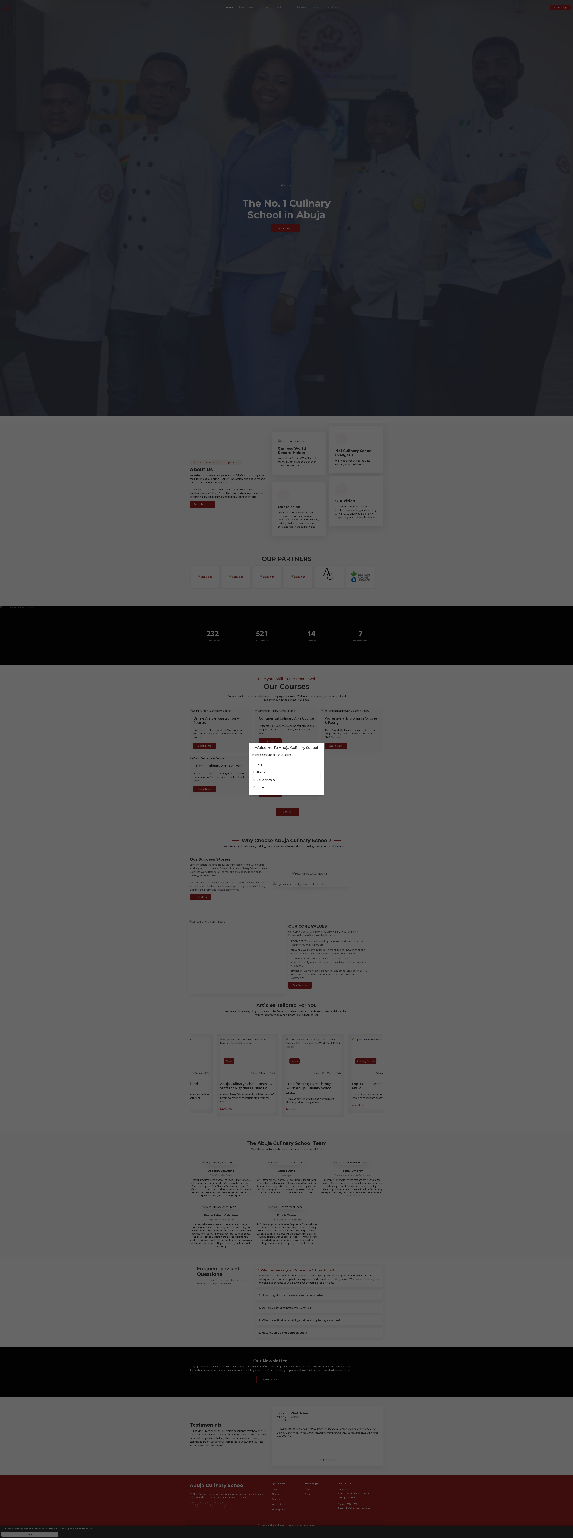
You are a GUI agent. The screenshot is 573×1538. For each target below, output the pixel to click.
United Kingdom (266, 779)
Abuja (260, 764)
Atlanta (261, 772)
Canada (261, 787)
